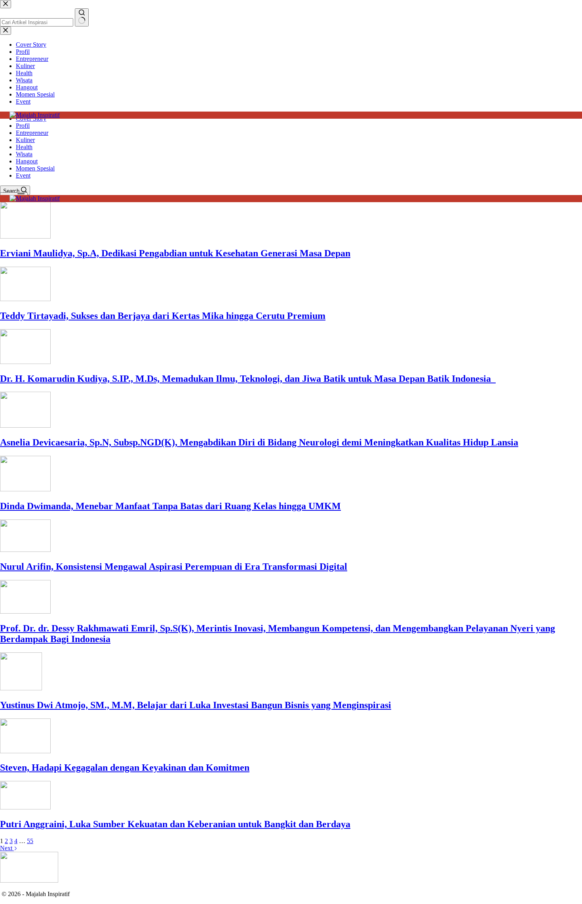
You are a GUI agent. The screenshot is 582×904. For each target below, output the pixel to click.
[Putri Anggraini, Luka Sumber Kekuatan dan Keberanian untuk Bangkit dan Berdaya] (25, 807)
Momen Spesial (35, 168)
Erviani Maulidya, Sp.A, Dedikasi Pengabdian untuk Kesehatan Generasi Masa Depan (175, 253)
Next (7, 848)
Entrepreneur (32, 132)
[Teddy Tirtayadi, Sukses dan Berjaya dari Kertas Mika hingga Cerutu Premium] (25, 299)
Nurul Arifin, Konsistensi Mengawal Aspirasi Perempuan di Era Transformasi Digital (173, 566)
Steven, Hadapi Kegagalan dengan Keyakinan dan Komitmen (124, 767)
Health (24, 147)
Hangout (27, 161)
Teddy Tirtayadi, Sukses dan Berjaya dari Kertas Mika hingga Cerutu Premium (162, 316)
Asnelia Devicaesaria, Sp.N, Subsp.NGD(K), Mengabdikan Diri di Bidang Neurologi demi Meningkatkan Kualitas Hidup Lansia (259, 442)
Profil (23, 125)
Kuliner (25, 139)
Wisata (24, 154)
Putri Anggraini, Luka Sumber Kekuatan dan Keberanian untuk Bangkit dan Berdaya (175, 824)
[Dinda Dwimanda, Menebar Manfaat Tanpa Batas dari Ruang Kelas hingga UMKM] (25, 489)
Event (23, 175)
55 (30, 841)
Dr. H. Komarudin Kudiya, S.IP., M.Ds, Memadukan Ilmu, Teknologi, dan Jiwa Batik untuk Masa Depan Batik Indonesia (248, 378)
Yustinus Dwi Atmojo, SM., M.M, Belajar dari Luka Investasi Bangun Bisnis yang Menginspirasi (195, 705)
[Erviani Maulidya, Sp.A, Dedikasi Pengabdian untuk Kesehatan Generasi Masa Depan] (25, 236)
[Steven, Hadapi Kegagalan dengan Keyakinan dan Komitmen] (25, 751)
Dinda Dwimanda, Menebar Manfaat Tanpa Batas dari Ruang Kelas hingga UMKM (170, 506)
